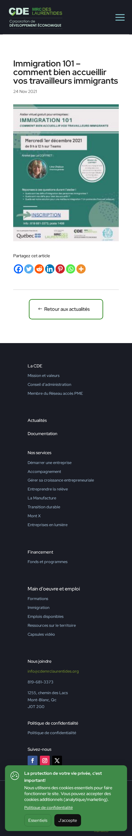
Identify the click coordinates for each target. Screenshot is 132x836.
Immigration (38, 607)
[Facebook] (18, 269)
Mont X (34, 515)
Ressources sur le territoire (52, 625)
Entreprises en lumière (48, 524)
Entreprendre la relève (48, 489)
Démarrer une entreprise (50, 462)
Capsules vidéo (41, 634)
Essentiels (37, 820)
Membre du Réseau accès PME (55, 393)
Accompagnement (44, 471)
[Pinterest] (60, 269)
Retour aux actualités (67, 309)
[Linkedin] (49, 269)
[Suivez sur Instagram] (45, 761)
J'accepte (67, 820)
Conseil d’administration (49, 384)
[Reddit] (39, 269)
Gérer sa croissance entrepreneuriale (61, 480)
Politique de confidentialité (48, 807)
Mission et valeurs (44, 375)
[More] (81, 269)
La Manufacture (42, 498)
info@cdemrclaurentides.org (53, 671)
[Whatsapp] (70, 269)
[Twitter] (28, 269)
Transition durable (44, 507)
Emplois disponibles (46, 616)
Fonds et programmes (48, 561)
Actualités (37, 420)
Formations (38, 598)
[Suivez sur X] (57, 761)
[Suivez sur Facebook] (32, 761)
